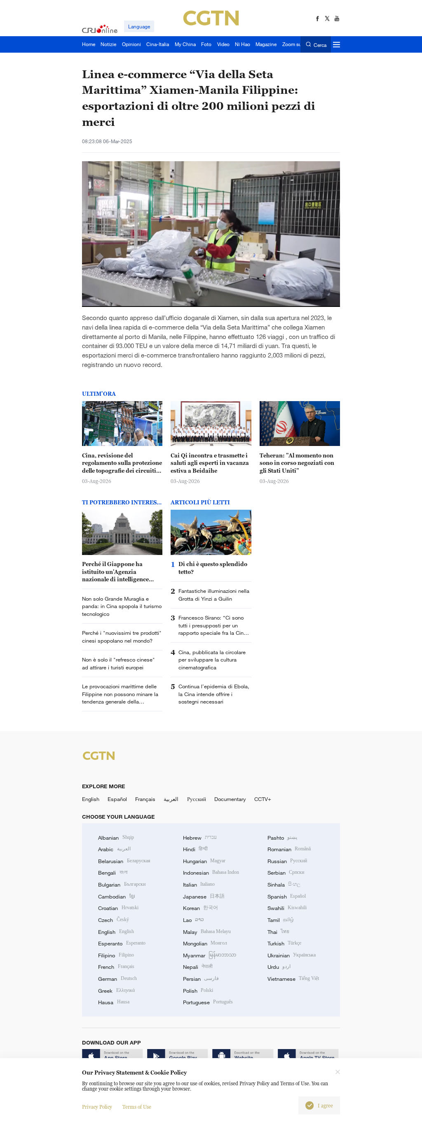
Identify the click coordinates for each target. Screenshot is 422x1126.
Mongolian (205, 943)
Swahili (287, 908)
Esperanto (121, 943)
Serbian (285, 872)
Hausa (113, 1002)
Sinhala (283, 884)
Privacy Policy (97, 1107)
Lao (193, 920)
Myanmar (209, 955)
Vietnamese (293, 978)
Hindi (195, 849)
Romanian (289, 849)
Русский (196, 799)
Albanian (116, 837)
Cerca (320, 45)
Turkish (284, 943)
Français (145, 799)
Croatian (118, 908)
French (116, 966)
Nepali (198, 966)
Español (117, 799)
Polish (198, 990)
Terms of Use (136, 1107)
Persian (201, 978)
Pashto (282, 837)
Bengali (112, 872)
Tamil (280, 920)
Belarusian (124, 861)
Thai (278, 932)
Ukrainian (291, 955)
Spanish (286, 896)
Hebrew (200, 837)
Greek (116, 990)
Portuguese (208, 1002)
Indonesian (211, 872)
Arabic (114, 849)
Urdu (279, 966)
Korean (200, 908)
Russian (287, 861)
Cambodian (116, 896)
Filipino (116, 955)
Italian (199, 884)
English (90, 799)
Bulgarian (121, 884)
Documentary (230, 799)
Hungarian (204, 861)
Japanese (204, 896)
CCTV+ (262, 799)
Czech (113, 920)
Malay (207, 932)
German (117, 978)
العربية (171, 799)
